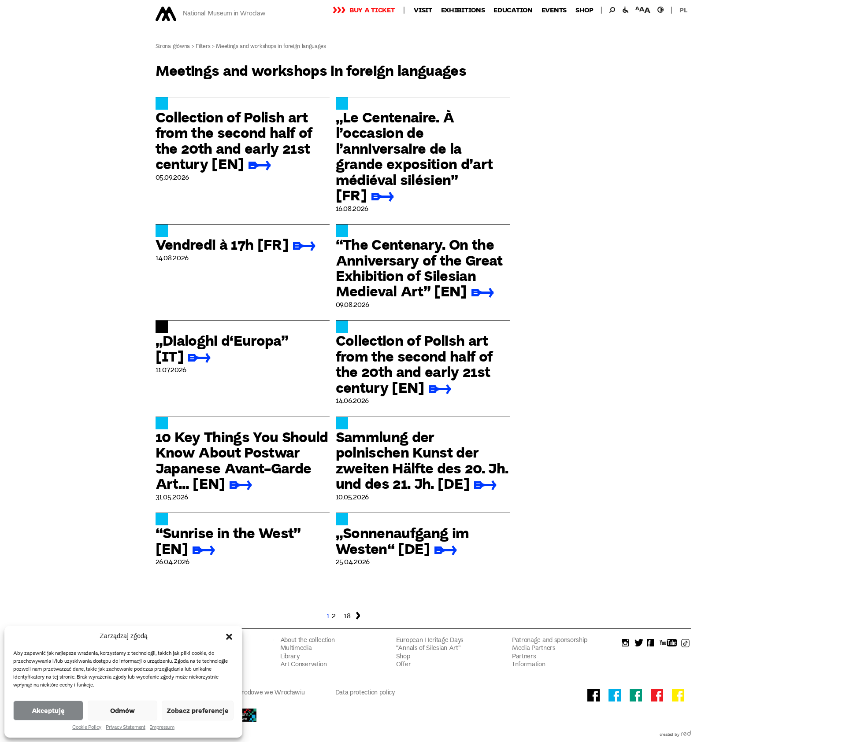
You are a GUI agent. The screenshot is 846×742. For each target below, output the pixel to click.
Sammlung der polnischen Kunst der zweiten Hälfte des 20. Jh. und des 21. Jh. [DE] (422, 460)
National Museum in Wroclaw (224, 13)
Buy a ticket (371, 10)
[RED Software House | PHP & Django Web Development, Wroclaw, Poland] (686, 734)
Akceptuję (48, 710)
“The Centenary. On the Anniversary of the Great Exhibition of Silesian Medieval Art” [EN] (419, 267)
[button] (229, 636)
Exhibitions (463, 10)
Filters (203, 47)
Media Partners (534, 648)
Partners (524, 656)
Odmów (122, 710)
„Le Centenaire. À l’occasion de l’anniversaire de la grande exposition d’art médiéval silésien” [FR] (414, 155)
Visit (423, 10)
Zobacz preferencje (198, 710)
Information (528, 664)
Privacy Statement (125, 728)
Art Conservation (303, 664)
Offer (403, 664)
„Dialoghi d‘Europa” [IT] (222, 347)
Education (513, 10)
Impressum (162, 728)
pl (683, 10)
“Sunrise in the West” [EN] (228, 540)
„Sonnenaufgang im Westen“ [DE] (402, 540)
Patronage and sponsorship (549, 640)
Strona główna (173, 47)
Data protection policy (365, 692)
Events (554, 10)
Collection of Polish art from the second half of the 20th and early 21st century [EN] (234, 140)
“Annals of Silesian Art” (428, 648)
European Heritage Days (430, 640)
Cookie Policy (86, 728)
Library (290, 656)
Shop (584, 10)
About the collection (307, 640)
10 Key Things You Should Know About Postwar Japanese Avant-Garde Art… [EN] (242, 460)
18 (347, 616)
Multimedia (296, 648)
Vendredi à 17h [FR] (222, 244)
